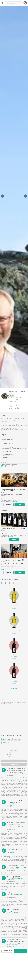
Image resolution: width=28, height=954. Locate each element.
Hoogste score (16, 739)
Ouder (9, 739)
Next (25, 195)
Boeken (19, 504)
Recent (4, 739)
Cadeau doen (8, 504)
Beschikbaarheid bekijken (20, 951)
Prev (2, 195)
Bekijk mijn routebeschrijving (8, 705)
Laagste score (5, 742)
